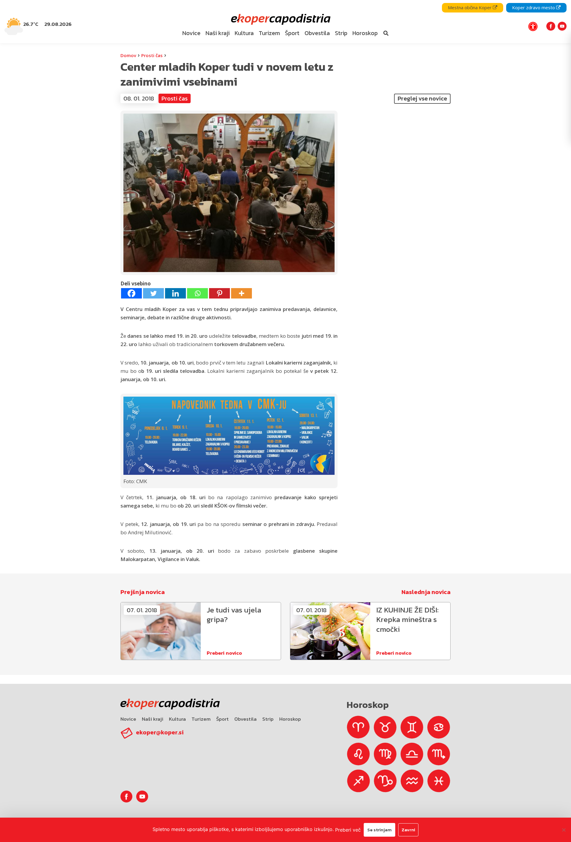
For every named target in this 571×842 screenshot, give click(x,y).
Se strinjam (379, 829)
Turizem (201, 719)
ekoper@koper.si (159, 732)
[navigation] (285, 21)
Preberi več (348, 830)
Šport (222, 719)
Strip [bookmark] (341, 33)
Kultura (177, 719)
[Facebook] (131, 293)
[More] (241, 293)
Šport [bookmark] (292, 33)
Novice (128, 719)
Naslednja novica (426, 591)
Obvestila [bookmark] (317, 33)
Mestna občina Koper (470, 7)
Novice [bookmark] (191, 33)
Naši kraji (152, 719)
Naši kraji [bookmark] (218, 33)
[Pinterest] (219, 293)
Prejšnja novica (142, 591)
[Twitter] (153, 293)
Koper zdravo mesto (534, 7)
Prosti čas (152, 55)
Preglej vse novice (422, 98)
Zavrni (408, 829)
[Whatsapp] (197, 293)
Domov (128, 55)
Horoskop (290, 719)
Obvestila (245, 719)
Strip (268, 719)
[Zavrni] (564, 830)
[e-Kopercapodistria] (280, 19)
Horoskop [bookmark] (365, 33)
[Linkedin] (175, 293)
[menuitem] (191, 33)
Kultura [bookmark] (244, 33)
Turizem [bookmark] (269, 33)
